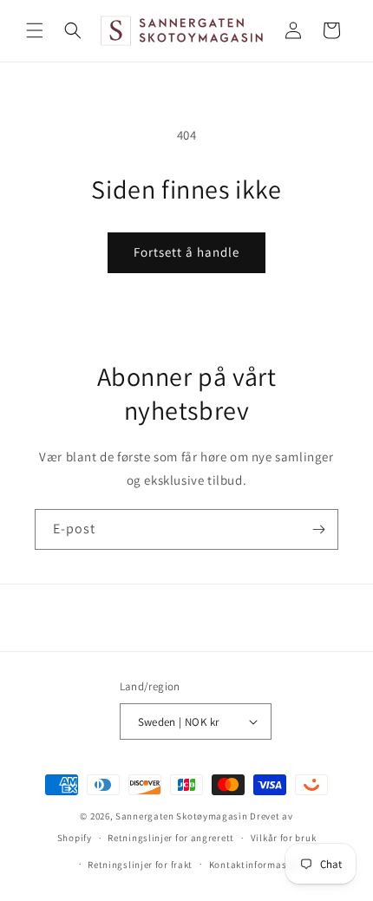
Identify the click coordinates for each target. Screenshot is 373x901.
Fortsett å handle (186, 252)
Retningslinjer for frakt (140, 865)
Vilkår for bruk (284, 838)
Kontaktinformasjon (255, 865)
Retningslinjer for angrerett (171, 838)
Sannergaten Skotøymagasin (181, 816)
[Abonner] (318, 529)
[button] (35, 30)
